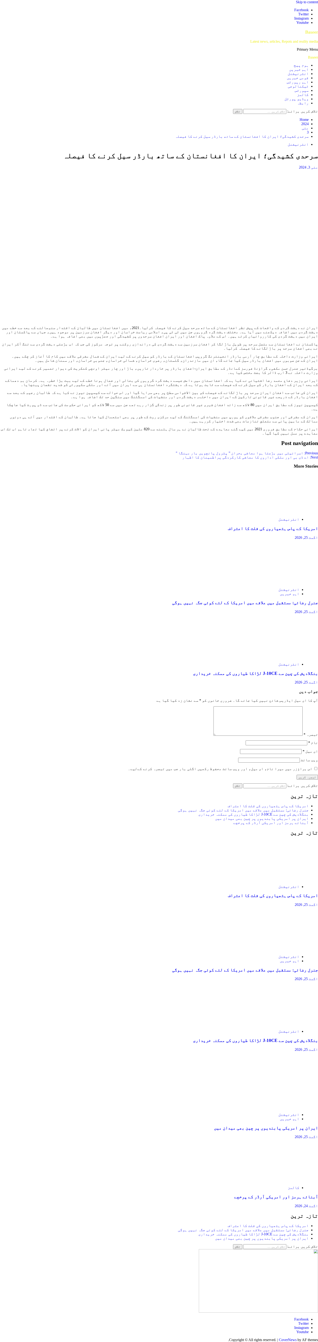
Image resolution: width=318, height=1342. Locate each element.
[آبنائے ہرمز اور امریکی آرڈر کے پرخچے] (274, 1180)
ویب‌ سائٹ (309, 760)
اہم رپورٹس (298, 82)
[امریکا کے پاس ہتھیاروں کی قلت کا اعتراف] (274, 511)
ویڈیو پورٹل (296, 99)
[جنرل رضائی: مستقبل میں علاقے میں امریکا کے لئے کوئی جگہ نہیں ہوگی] (274, 582)
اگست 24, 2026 (306, 1206)
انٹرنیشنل (298, 74)
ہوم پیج (301, 65)
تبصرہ (311, 734)
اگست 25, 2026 (306, 538)
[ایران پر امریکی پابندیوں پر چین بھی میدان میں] (274, 1107)
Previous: (247, 453)
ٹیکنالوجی (298, 86)
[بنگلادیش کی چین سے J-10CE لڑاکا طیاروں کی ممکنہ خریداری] (274, 656)
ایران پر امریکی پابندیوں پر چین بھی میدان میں (262, 818)
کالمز (303, 95)
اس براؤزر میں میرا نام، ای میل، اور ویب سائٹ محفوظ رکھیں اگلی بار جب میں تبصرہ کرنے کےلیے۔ (220, 769)
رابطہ (303, 103)
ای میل (310, 751)
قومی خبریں (298, 78)
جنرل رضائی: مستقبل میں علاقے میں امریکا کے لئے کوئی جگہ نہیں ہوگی (245, 602)
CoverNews (288, 1340)
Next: (250, 457)
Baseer (311, 32)
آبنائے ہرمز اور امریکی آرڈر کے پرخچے (271, 823)
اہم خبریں (299, 69)
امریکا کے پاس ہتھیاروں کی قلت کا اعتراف (273, 528)
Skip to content (307, 2)
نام (313, 743)
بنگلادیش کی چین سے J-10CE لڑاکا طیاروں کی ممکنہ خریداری (255, 673)
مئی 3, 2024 (308, 167)
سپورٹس (302, 90)
